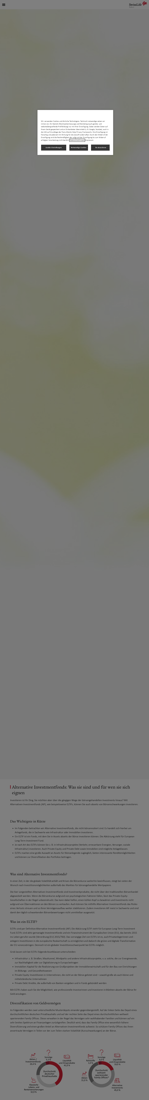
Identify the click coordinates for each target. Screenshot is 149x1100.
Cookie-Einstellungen (54, 147)
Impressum (89, 140)
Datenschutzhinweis (77, 140)
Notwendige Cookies (78, 147)
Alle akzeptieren (100, 147)
